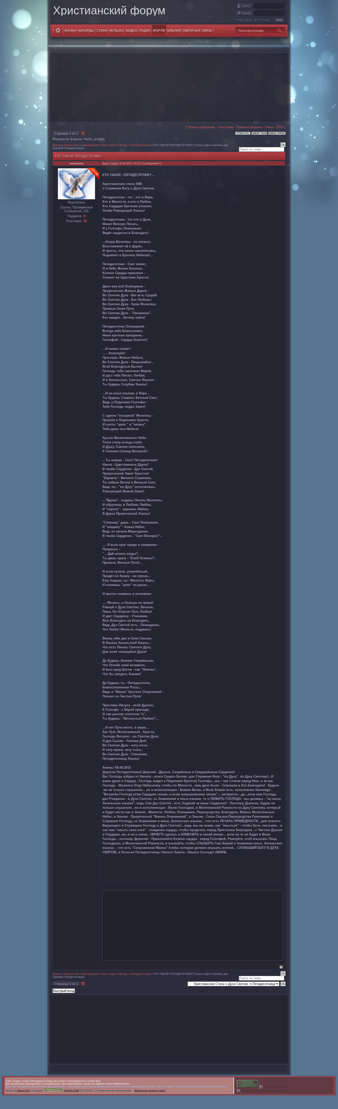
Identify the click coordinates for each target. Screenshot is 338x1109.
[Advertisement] (169, 87)
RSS (280, 127)
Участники (225, 127)
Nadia (88, 139)
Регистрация (262, 20)
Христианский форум (109, 10)
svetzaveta (76, 163)
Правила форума (249, 127)
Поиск (269, 127)
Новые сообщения (201, 127)
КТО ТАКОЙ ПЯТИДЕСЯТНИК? (173, 145)
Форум (56, 145)
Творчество (71, 145)
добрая (99, 139)
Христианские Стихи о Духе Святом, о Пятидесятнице (116, 145)
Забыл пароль (245, 20)
